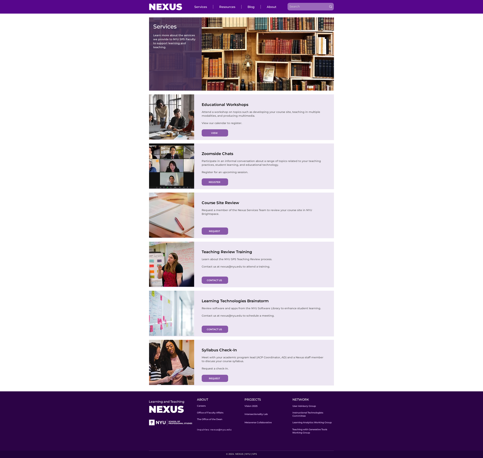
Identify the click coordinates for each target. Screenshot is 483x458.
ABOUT (202, 399)
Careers (201, 405)
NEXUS (165, 6)
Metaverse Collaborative (258, 422)
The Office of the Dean (209, 419)
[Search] (330, 6)
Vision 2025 (251, 406)
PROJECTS (253, 399)
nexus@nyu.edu (231, 266)
